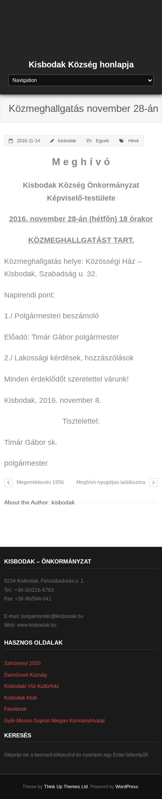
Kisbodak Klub (20, 698)
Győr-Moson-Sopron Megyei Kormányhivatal (54, 721)
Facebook (15, 709)
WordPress (126, 786)
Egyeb (102, 140)
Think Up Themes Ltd (66, 786)
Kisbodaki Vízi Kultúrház (31, 686)
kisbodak (67, 140)
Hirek (133, 140)
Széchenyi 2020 (22, 663)
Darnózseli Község (25, 675)
